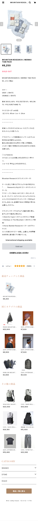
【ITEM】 (4, 474)
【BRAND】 (5, 468)
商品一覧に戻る (19, 491)
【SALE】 (4, 481)
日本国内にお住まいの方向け (19, 253)
